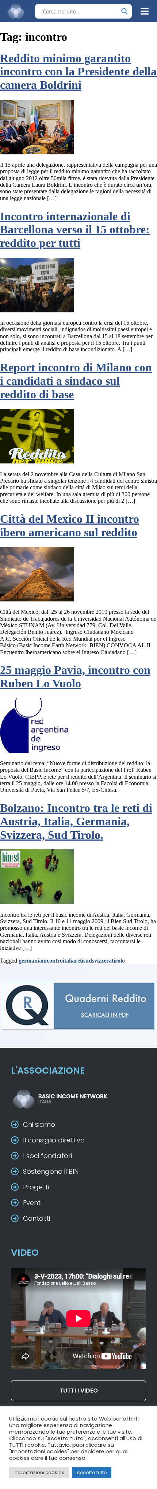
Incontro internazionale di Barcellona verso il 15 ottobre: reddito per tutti (75, 230)
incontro (52, 960)
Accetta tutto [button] (92, 1472)
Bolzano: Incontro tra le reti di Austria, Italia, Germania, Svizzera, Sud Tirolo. (76, 821)
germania (30, 960)
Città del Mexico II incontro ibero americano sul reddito (69, 525)
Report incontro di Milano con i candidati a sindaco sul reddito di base (76, 381)
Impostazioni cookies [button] (39, 1472)
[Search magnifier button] (124, 11)
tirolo (118, 960)
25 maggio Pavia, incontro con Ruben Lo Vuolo (75, 676)
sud (87, 960)
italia (69, 960)
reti (79, 960)
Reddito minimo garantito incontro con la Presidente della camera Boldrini (78, 72)
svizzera (102, 960)
